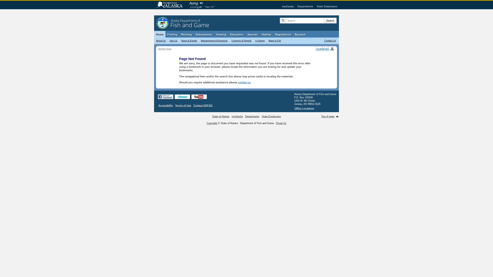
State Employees (327, 6)
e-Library (260, 40)
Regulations (283, 34)
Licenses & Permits (241, 40)
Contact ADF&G (203, 105)
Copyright (212, 123)
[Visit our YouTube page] (199, 96)
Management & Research (214, 40)
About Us (161, 40)
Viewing (221, 34)
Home (159, 34)
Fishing (172, 34)
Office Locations (304, 108)
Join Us (173, 40)
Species (252, 34)
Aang (193, 3)
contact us (244, 82)
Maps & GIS (275, 40)
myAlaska (288, 6)
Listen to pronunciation (201, 3)
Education (237, 34)
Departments (305, 6)
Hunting (186, 34)
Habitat (266, 34)
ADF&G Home (164, 49)
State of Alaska (171, 5)
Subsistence (204, 34)
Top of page (327, 116)
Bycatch (300, 34)
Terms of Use (183, 105)
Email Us (281, 123)
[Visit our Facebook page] (165, 96)
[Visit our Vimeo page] (182, 96)
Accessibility (165, 105)
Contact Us (330, 40)
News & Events (189, 40)
